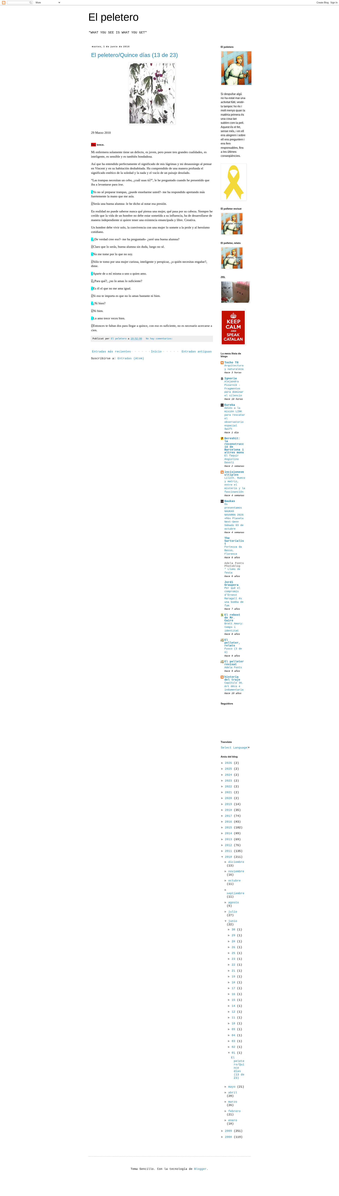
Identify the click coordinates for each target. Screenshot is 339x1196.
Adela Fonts (233, 667)
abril (232, 1092)
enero (232, 1120)
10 (234, 1023)
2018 (229, 810)
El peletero (113, 17)
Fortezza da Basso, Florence (233, 550)
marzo (232, 1102)
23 (234, 959)
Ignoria (230, 378)
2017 (229, 816)
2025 (229, 769)
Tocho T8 (231, 362)
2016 (229, 821)
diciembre (236, 862)
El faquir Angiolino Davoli (231, 459)
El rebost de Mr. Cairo (232, 617)
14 (234, 1006)
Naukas (229, 501)
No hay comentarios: (159, 338)
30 (234, 929)
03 (234, 1041)
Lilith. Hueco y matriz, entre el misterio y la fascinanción (234, 485)
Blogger (200, 1169)
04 (234, 1035)
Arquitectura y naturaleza (233, 367)
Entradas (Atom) (131, 358)
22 (234, 964)
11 (234, 1017)
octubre (234, 880)
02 (234, 1047)
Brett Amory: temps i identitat (233, 627)
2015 (229, 827)
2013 (229, 839)
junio (232, 921)
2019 (229, 804)
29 (234, 935)
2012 (229, 845)
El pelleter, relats (232, 642)
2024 (229, 775)
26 (234, 947)
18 (234, 982)
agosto (233, 902)
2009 (229, 1131)
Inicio (156, 351)
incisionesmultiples (234, 474)
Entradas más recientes (111, 351)
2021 (229, 792)
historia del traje (232, 678)
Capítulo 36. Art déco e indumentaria (233, 686)
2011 (229, 851)
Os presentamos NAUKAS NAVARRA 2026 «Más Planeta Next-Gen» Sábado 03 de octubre (233, 516)
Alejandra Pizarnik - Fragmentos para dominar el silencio (233, 388)
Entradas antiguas (197, 351)
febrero (234, 1111)
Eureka (229, 405)
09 (234, 1029)
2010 (229, 857)
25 (234, 953)
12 (234, 1012)
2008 (229, 1137)
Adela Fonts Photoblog (234, 565)
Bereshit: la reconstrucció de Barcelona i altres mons (234, 445)
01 (234, 1053)
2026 (229, 763)
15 (234, 1000)
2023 (229, 780)
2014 (229, 833)
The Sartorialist (234, 541)
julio (232, 911)
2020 (229, 798)
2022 (229, 786)
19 (234, 976)
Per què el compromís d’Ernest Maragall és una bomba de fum (233, 597)
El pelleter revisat (234, 663)
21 (234, 971)
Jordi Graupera (231, 584)
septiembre (235, 893)
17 (234, 988)
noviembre (236, 871)
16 (234, 994)
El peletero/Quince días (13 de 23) (134, 55)
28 (234, 941)
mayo (232, 1086)
